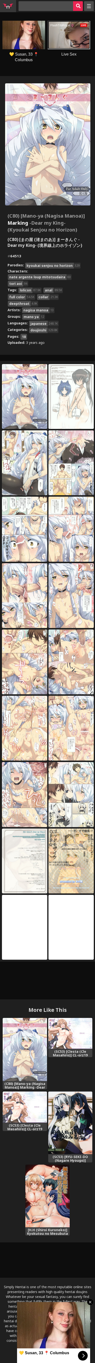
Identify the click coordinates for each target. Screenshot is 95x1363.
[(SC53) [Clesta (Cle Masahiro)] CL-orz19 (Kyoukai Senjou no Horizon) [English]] (70, 1033)
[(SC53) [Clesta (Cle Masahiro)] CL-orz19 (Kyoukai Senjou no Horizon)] (25, 1107)
